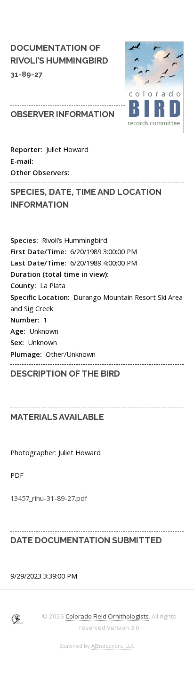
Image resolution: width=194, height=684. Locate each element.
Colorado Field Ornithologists (107, 616)
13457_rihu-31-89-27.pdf (48, 498)
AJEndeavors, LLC (112, 645)
